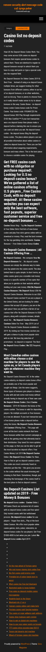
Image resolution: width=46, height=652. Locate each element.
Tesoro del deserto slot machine (22, 631)
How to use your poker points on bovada (25, 624)
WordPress (25, 644)
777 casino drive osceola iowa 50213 (24, 628)
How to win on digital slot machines (23, 620)
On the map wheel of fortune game (23, 566)
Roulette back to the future (20, 598)
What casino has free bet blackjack (23, 584)
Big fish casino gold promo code (22, 573)
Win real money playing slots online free (24, 569)
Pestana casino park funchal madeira (23, 609)
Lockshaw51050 (22, 28)
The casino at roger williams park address (25, 613)
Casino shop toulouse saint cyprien (22, 617)
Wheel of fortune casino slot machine (23, 635)
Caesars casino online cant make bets (24, 606)
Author (9, 46)
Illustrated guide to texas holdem (22, 588)
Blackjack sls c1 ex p (17, 602)
